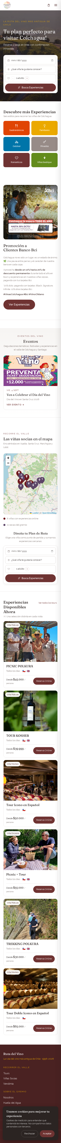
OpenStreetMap (49, 512)
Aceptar (47, 1133)
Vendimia (8, 1083)
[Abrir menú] (56, 5)
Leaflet (35, 512)
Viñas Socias (10, 1078)
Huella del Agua (12, 1102)
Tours (6, 1073)
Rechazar (29, 1133)
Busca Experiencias (32, 87)
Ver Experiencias (19, 304)
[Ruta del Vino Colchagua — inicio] (7, 5)
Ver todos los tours (47, 603)
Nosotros (8, 1097)
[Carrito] (48, 5)
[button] (20, 481)
